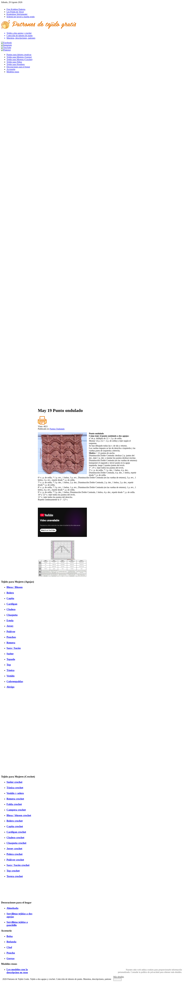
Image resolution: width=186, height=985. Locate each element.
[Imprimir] (42, 424)
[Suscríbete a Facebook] (6, 42)
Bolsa (10, 936)
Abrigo (10, 686)
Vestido (11, 675)
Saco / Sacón (14, 648)
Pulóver (11, 631)
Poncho (11, 952)
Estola (10, 620)
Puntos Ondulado (57, 429)
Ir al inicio (5, 5)
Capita (10, 598)
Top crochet (13, 870)
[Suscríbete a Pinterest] (6, 50)
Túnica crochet (15, 787)
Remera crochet (15, 798)
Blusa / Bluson (15, 587)
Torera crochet (15, 876)
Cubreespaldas (15, 681)
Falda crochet (14, 804)
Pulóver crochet (15, 859)
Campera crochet (16, 809)
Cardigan (12, 603)
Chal (9, 947)
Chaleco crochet (15, 837)
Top (9, 664)
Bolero (10, 592)
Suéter (10, 653)
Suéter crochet (14, 782)
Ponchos (11, 637)
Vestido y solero (15, 793)
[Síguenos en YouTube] (6, 47)
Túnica (10, 670)
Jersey (10, 625)
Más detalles (118, 977)
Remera (11, 642)
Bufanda (11, 941)
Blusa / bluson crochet (19, 815)
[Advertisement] (87, 386)
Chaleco (11, 609)
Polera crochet (14, 854)
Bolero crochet (15, 820)
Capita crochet (15, 826)
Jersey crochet (14, 848)
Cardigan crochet (16, 832)
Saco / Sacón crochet (18, 865)
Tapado (11, 659)
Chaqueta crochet (16, 843)
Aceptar (117, 979)
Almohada (12, 908)
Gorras (10, 958)
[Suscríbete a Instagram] (6, 45)
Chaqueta (12, 614)
